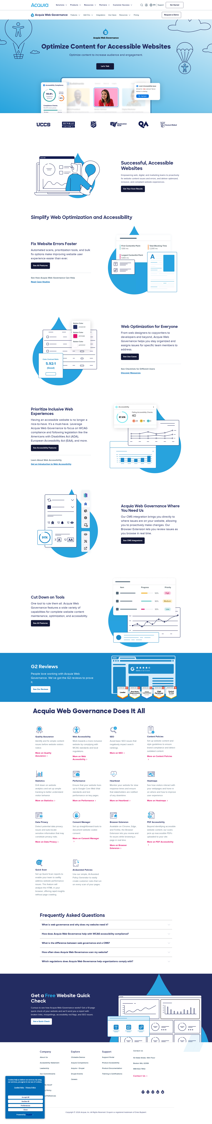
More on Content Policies (159, 756)
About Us (44, 1057)
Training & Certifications (112, 1074)
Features (74, 15)
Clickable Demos (78, 1057)
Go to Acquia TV (163, 1092)
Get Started (174, 5)
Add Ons (86, 15)
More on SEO (116, 753)
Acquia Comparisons (79, 1063)
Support (161, 5)
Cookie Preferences (48, 1096)
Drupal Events (77, 1074)
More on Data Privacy (46, 842)
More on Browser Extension (118, 847)
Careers (74, 1079)
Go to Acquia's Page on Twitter (148, 1092)
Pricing (136, 15)
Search (141, 5)
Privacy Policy (31, 1087)
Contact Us (139, 1076)
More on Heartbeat (119, 800)
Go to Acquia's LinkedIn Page (158, 1092)
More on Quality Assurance (43, 754)
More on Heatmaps (156, 800)
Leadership (44, 1068)
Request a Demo (171, 15)
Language (153, 5)
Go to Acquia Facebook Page (143, 1092)
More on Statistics (44, 800)
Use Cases (112, 15)
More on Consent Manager (86, 838)
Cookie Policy (19, 1087)
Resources (123, 15)
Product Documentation (112, 1068)
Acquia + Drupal (77, 1068)
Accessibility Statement (49, 1063)
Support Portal (108, 1057)
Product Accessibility (110, 1063)
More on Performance (83, 800)
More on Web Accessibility (79, 758)
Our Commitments (47, 1074)
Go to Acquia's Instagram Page (153, 1092)
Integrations (100, 15)
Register (146, 5)
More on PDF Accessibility (160, 842)
